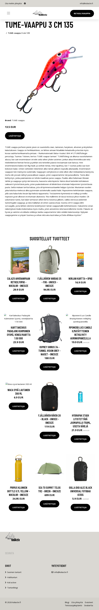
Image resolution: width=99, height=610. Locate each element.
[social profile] (25, 3)
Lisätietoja (15, 135)
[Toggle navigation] (8, 13)
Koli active (11, 582)
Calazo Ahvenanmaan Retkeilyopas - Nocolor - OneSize (18, 282)
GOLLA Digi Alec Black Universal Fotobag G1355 (80, 491)
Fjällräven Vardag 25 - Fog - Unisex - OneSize (49, 282)
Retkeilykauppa (82, 13)
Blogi (67, 602)
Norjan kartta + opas (80, 278)
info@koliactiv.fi (86, 3)
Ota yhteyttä (77, 602)
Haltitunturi (12, 577)
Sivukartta (88, 605)
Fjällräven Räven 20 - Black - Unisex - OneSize (49, 419)
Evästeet (89, 602)
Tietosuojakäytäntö (73, 605)
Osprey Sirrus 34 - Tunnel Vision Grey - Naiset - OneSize (49, 350)
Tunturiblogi (12, 587)
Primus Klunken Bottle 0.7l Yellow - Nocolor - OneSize (18, 491)
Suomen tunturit (14, 572)
